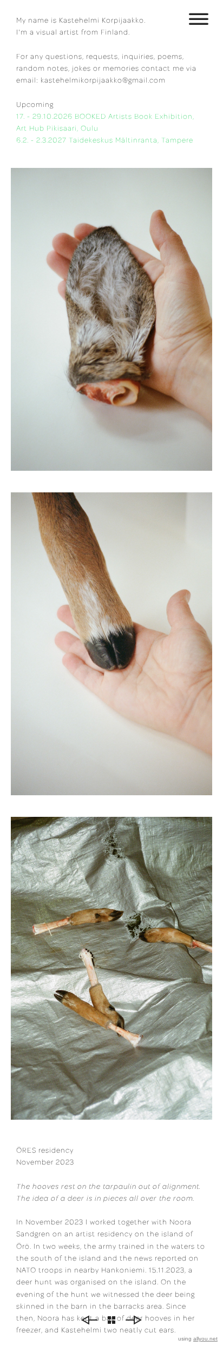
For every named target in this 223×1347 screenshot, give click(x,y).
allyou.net (205, 1339)
